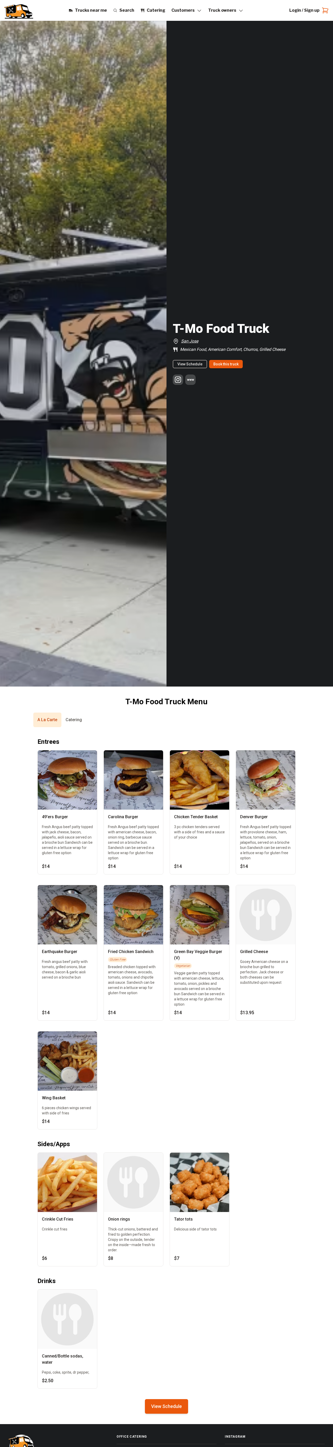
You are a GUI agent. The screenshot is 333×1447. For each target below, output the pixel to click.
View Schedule (189, 364)
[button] (47, 720)
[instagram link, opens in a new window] (178, 380)
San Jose (189, 341)
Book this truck (226, 364)
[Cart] (324, 10)
